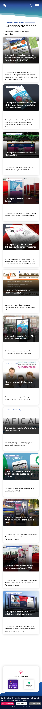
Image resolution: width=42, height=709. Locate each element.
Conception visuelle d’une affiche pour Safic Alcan (20, 429)
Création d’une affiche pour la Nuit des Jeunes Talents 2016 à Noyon (19, 520)
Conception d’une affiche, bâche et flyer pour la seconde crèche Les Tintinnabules (20, 105)
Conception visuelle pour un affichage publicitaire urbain (18, 612)
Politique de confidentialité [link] (21, 707)
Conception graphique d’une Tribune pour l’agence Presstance (20, 245)
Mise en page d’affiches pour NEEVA (18, 383)
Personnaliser (35, 704)
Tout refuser (21, 704)
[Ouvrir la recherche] (30, 5)
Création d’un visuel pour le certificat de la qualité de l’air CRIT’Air (19, 474)
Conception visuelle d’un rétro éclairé (19, 199)
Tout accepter (7, 704)
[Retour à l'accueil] (4, 5)
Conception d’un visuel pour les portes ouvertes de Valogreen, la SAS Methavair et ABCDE (20, 58)
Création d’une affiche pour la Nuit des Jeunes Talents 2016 (19, 567)
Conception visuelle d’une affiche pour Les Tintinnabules (20, 337)
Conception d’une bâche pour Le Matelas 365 (20, 153)
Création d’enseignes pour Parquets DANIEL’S (17, 291)
